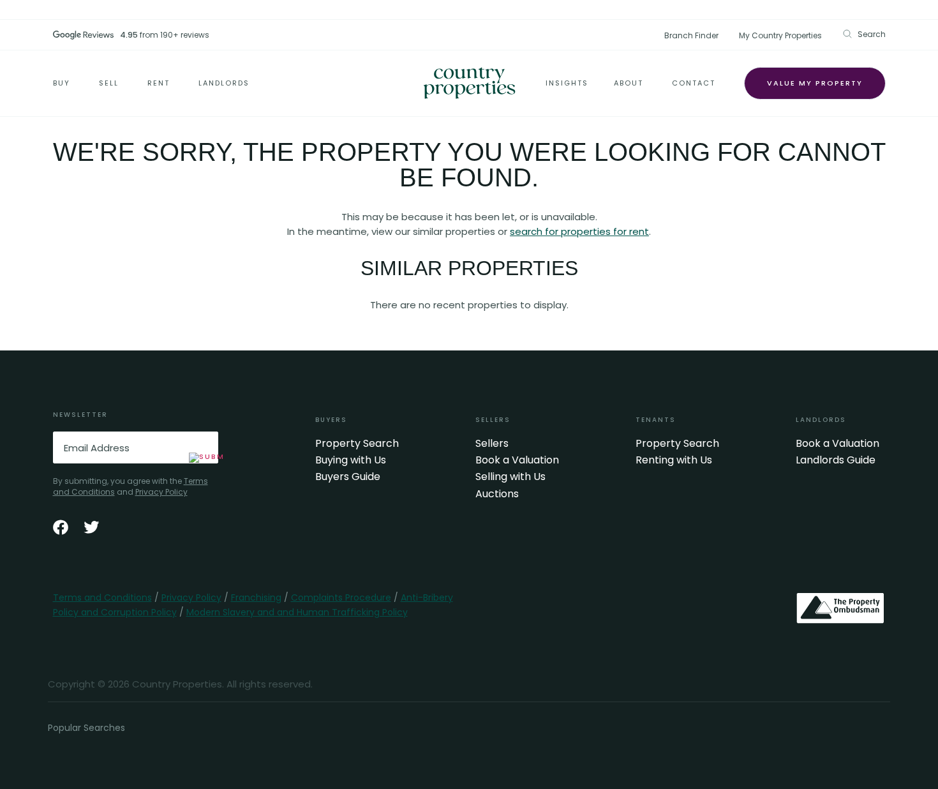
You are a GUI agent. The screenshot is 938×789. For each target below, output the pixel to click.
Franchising (256, 597)
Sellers (492, 444)
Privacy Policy (161, 491)
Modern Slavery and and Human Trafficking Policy (297, 612)
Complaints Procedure (341, 597)
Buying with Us (350, 460)
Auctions (497, 494)
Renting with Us (674, 460)
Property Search (357, 444)
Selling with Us (510, 477)
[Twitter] (91, 527)
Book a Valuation (517, 460)
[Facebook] (60, 527)
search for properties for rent (579, 231)
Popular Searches (86, 728)
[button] (864, 34)
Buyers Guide (347, 477)
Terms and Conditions (102, 597)
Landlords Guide (835, 460)
